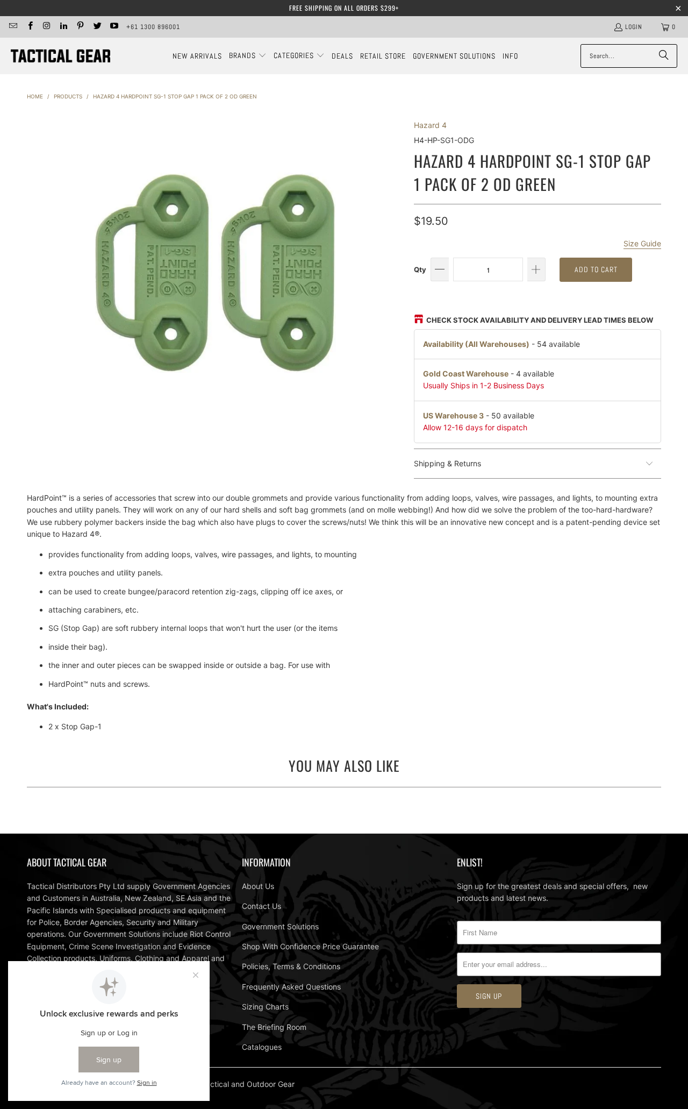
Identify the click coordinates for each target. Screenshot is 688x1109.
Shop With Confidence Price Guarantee (310, 946)
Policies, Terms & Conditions (291, 966)
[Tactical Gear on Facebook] (29, 27)
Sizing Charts (265, 1006)
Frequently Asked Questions (291, 986)
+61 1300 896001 (153, 27)
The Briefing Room (274, 1027)
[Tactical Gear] (60, 56)
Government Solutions (280, 926)
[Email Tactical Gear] (12, 27)
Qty (420, 269)
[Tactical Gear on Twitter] (96, 27)
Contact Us (261, 906)
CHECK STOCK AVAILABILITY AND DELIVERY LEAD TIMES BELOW (539, 320)
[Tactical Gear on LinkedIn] (63, 27)
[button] (248, 56)
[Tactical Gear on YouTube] (113, 27)
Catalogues (262, 1046)
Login (633, 27)
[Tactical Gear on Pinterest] (79, 27)
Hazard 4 (430, 125)
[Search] (663, 56)
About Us (258, 886)
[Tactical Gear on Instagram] (46, 27)
